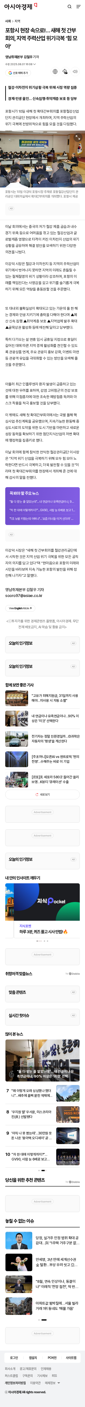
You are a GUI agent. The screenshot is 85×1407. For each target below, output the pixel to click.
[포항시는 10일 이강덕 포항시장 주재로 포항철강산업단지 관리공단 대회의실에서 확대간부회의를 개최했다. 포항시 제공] (42, 159)
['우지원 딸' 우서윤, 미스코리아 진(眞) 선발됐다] (68, 1122)
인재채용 (46, 1368)
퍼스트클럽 (11, 1375)
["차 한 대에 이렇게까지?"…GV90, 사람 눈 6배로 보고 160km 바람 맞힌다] (68, 1164)
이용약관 (35, 1383)
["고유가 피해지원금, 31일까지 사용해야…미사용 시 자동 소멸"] (16, 705)
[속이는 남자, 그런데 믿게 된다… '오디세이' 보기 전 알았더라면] (18, 1270)
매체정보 (50, 1383)
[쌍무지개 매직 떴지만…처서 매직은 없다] (18, 1248)
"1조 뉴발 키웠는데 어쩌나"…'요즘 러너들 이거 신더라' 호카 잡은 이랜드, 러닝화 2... (42, 518)
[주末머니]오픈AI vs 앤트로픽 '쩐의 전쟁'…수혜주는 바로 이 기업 (55, 759)
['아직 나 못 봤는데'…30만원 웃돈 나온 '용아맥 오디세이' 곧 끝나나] (68, 1143)
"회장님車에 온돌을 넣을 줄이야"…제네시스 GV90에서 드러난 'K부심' (57, 1284)
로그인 (14, 1357)
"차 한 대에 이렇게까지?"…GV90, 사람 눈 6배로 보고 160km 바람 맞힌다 (42, 510)
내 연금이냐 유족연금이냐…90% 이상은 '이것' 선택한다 (55, 718)
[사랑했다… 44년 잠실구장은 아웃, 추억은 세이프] (18, 1314)
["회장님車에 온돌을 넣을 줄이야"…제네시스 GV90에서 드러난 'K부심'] (18, 1292)
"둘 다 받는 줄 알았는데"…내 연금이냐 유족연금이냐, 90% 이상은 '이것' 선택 (42, 501)
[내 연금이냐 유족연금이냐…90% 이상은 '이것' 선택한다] (16, 725)
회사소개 (10, 1368)
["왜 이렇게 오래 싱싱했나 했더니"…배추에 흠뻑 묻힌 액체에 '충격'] (68, 1100)
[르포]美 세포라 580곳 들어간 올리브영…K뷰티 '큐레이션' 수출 (55, 779)
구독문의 (27, 1375)
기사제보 (42, 1375)
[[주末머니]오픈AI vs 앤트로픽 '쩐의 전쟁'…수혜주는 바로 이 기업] (16, 766)
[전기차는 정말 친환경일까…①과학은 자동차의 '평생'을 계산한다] (16, 745)
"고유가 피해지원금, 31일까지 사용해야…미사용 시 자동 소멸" (55, 698)
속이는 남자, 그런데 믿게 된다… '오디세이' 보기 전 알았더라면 (57, 1262)
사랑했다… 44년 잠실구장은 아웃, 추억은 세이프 (56, 1306)
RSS (54, 1375)
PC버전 (52, 1357)
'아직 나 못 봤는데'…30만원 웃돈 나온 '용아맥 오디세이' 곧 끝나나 (31, 1138)
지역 (17, 21)
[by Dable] (73, 1182)
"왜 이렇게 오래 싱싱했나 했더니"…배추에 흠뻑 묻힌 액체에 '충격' (31, 1096)
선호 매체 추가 (20, 73)
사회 (8, 21)
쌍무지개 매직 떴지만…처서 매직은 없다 (57, 1240)
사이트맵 (71, 1357)
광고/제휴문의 (28, 1368)
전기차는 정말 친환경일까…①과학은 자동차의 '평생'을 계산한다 (56, 738)
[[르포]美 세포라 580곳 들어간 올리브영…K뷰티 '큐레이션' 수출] (16, 786)
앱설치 (33, 1357)
